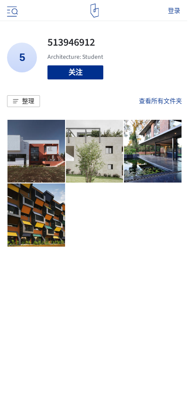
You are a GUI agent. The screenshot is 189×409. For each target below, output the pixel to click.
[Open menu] (11, 10)
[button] (23, 101)
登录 (174, 10)
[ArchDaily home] (95, 11)
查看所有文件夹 (160, 100)
